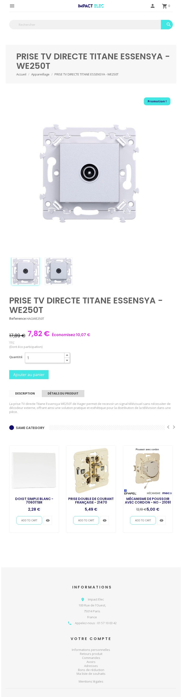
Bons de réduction (91, 670)
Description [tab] (25, 393)
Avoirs (91, 662)
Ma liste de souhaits (91, 673)
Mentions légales (91, 681)
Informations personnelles (91, 650)
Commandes (91, 658)
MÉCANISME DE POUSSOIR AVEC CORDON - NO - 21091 (148, 500)
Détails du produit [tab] (63, 393)
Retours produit (91, 654)
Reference (17, 318)
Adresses (91, 666)
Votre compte (91, 638)
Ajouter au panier (29, 374)
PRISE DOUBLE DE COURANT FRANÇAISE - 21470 (91, 500)
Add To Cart (29, 520)
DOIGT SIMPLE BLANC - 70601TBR (34, 500)
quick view (48, 520)
